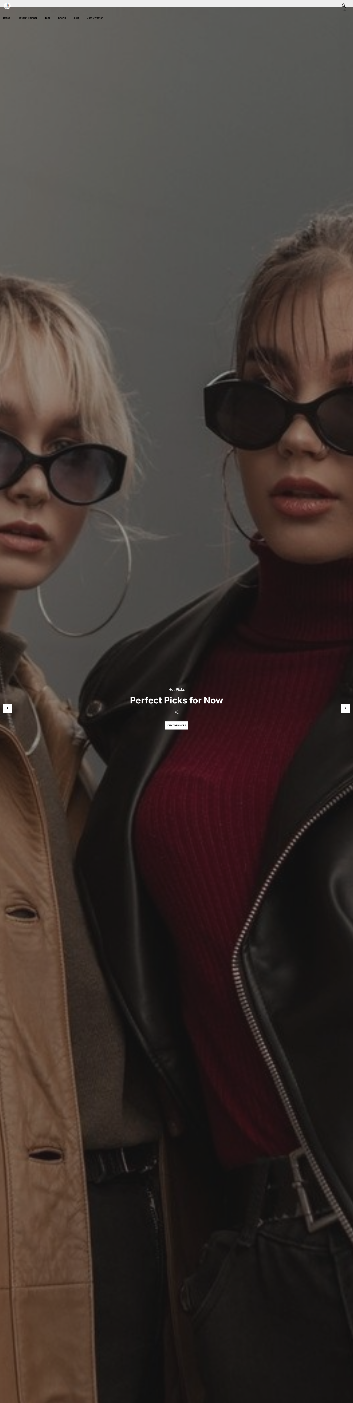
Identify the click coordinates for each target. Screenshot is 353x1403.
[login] (343, 5)
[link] (6, 18)
